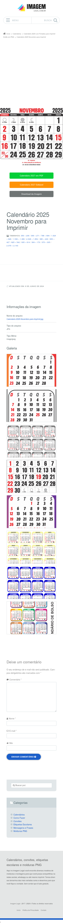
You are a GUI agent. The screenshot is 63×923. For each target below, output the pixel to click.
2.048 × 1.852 (32, 239)
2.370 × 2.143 (12, 245)
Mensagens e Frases (23, 827)
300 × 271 (35, 235)
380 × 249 (44, 239)
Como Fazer (19, 817)
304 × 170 (36, 242)
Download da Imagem (31, 194)
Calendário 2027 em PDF (31, 175)
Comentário (15, 679)
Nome (12, 718)
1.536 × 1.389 (19, 239)
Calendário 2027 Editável (31, 185)
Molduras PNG (20, 831)
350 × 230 (25, 235)
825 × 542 (15, 242)
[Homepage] (31, 7)
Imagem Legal (15, 903)
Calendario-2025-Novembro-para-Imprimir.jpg (25, 319)
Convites (17, 821)
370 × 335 (46, 242)
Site (11, 743)
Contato (43, 910)
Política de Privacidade (31, 910)
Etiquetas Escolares (22, 824)
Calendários (19, 814)
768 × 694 (45, 235)
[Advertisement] (31, 71)
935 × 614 (26, 242)
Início (19, 910)
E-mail (13, 730)
